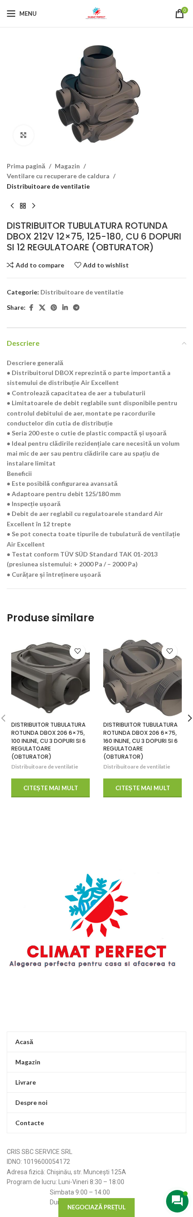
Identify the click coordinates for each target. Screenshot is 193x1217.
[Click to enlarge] (23, 135)
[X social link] (42, 308)
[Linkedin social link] (65, 308)
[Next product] (33, 205)
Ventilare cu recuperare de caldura (58, 176)
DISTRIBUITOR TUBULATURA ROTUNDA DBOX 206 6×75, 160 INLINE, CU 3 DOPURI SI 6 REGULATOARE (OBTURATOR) (140, 740)
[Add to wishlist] (77, 651)
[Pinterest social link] (54, 308)
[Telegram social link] (76, 308)
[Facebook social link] (31, 308)
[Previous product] (12, 205)
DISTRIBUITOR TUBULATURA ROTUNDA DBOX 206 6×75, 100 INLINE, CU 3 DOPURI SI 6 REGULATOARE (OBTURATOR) (48, 740)
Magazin (67, 166)
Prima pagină (26, 166)
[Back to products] (23, 205)
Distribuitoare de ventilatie (48, 186)
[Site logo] (96, 13)
